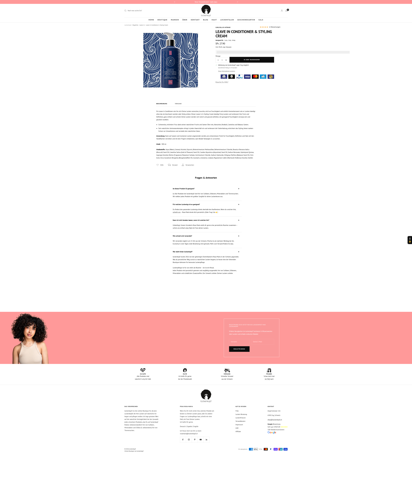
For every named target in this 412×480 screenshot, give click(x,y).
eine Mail (189, 228)
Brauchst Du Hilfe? (222, 82)
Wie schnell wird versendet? (182, 236)
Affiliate (238, 431)
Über (184, 20)
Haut (214, 20)
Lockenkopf (127, 25)
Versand (228, 47)
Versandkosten (240, 421)
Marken (175, 20)
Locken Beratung (241, 414)
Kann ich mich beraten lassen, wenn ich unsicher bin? (191, 220)
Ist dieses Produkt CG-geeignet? (184, 189)
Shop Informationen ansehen (226, 71)
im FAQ (267, 379)
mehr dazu (213, 2)
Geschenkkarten (246, 20)
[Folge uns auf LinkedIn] (206, 440)
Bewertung (274, 424)
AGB (237, 428)
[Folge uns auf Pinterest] (195, 440)
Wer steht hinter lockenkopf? (182, 252)
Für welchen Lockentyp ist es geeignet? (186, 204)
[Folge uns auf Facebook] (183, 440)
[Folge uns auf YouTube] (201, 440)
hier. (231, 244)
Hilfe (162, 165)
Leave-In (142, 25)
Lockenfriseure (241, 418)
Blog (205, 20)
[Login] (282, 10)
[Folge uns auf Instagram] (189, 440)
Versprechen (190, 165)
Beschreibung (161, 104)
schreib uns (176, 212)
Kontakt (195, 20)
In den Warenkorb (252, 60)
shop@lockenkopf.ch (275, 420)
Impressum (239, 425)
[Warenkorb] (286, 11)
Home (151, 20)
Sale (261, 20)
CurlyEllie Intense (223, 27)
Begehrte (135, 25)
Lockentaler (227, 20)
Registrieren (239, 349)
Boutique (162, 20)
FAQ (237, 411)
